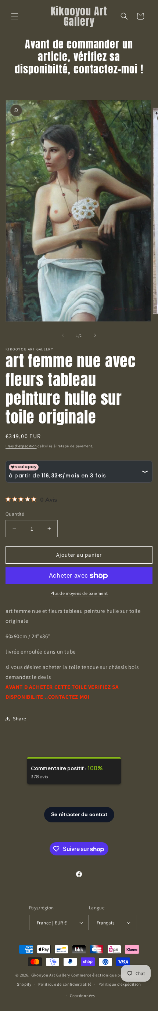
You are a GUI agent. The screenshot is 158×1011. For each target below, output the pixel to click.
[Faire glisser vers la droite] (95, 335)
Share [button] (19, 718)
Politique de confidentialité (64, 984)
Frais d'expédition (21, 446)
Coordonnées (82, 995)
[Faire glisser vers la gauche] (63, 335)
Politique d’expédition (119, 984)
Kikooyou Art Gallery (50, 975)
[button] (15, 16)
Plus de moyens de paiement (79, 593)
